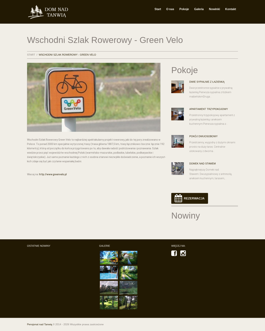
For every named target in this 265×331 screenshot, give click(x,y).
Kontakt (230, 9)
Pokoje (184, 9)
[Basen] (109, 272)
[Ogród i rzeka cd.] (109, 302)
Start (157, 9)
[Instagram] (183, 254)
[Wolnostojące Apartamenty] (109, 287)
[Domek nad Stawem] (109, 257)
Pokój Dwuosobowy (203, 136)
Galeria (199, 9)
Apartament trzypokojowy (208, 109)
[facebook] (174, 254)
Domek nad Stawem (202, 163)
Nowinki (214, 9)
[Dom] (128, 257)
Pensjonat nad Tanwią (39, 324)
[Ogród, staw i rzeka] (128, 272)
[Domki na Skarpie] (128, 287)
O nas (170, 9)
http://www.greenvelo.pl (53, 174)
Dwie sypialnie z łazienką (206, 81)
